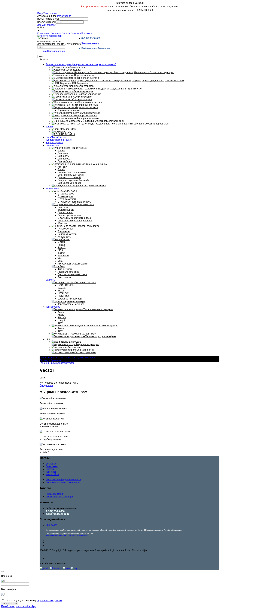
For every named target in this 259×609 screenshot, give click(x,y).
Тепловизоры (53, 306)
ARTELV (62, 166)
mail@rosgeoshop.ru (54, 51)
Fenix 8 (61, 245)
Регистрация (50, 13)
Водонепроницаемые (70, 215)
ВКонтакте (51, 525)
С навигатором (66, 193)
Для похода (64, 158)
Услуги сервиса (54, 142)
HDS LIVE (63, 293)
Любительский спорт (69, 271)
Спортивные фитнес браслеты (75, 220)
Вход (40, 13)
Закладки (45, 360)
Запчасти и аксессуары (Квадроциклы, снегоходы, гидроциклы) (81, 64)
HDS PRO (63, 296)
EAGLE (62, 288)
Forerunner (63, 255)
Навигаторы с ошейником (72, 172)
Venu (60, 261)
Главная (44, 363)
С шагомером (65, 196)
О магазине (43, 33)
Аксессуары (64, 277)
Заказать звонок (90, 43)
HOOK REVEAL (66, 285)
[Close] (2, 571)
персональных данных (49, 600)
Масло (49, 126)
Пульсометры (65, 228)
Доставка (56, 33)
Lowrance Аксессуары (70, 298)
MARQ (61, 242)
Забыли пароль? (46, 25)
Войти (40, 27)
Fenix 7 (61, 247)
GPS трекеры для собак (71, 175)
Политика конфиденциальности (63, 479)
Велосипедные (66, 210)
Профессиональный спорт (72, 274)
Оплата (66, 33)
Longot (61, 320)
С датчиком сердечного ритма (74, 218)
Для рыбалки (65, 161)
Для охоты (63, 156)
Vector (70, 363)
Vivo (60, 258)
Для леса (63, 153)
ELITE (61, 290)
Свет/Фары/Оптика (56, 137)
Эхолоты (50, 280)
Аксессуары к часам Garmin (73, 263)
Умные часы (52, 188)
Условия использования (79, 535)
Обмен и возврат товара (59, 496)
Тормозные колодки (69, 110)
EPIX (60, 250)
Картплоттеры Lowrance (71, 304)
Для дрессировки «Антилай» (73, 180)
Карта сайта (52, 474)
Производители (58, 363)
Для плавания (65, 212)
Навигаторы (52, 145)
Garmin (61, 150)
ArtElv (61, 315)
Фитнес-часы (65, 269)
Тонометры (64, 231)
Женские (62, 223)
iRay (60, 323)
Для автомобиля (49, 357)
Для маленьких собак (69, 183)
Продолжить (46, 385)
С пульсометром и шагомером (74, 201)
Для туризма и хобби (83, 357)
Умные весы (64, 236)
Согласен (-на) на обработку (33, 600)
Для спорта (65, 357)
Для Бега (63, 207)
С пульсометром (67, 199)
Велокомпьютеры (67, 234)
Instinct (61, 253)
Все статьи (52, 466)
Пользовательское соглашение (63, 482)
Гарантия (75, 33)
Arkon (61, 312)
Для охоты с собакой (69, 177)
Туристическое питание (59, 140)
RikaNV (62, 317)
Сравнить (56, 360)
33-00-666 (90, 38)
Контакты (86, 33)
